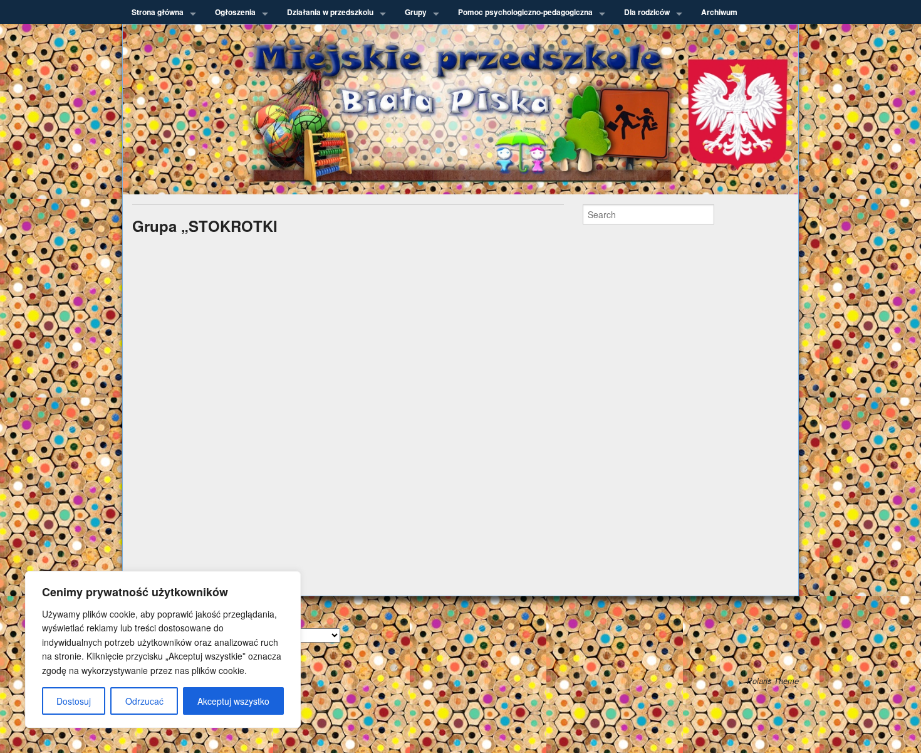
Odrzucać (144, 701)
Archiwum (719, 12)
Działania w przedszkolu (330, 12)
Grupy (416, 12)
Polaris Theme (773, 681)
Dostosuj (73, 701)
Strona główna (158, 12)
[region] (163, 649)
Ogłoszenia (235, 12)
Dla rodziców (647, 12)
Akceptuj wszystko (233, 701)
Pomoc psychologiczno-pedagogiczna (525, 12)
